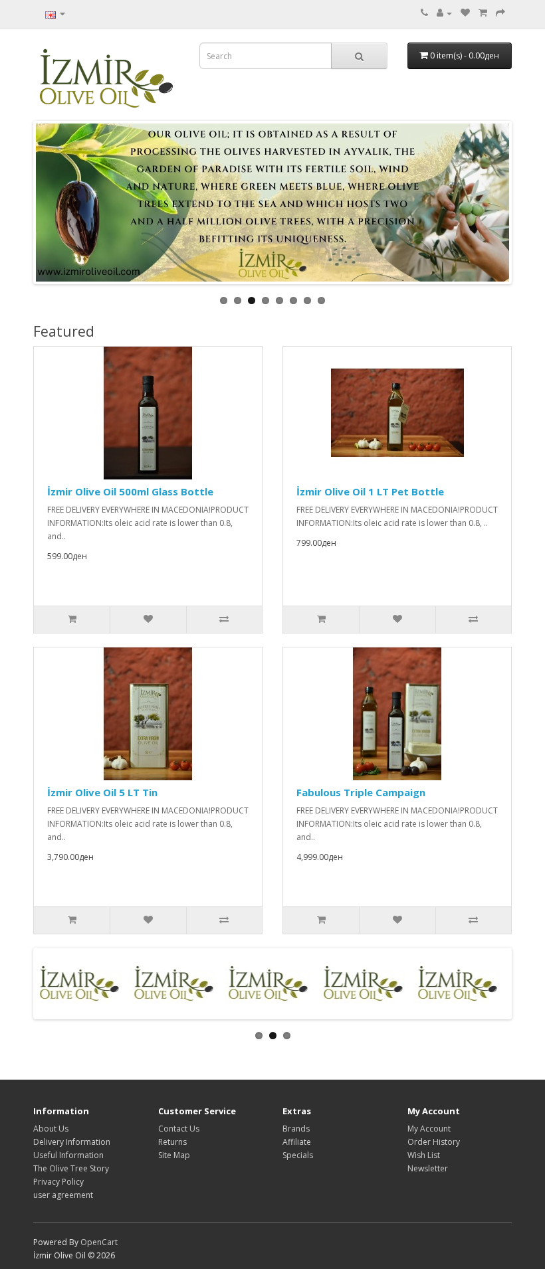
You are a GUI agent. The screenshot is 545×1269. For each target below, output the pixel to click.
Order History (433, 1141)
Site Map (174, 1155)
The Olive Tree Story (71, 1168)
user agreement (63, 1195)
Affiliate (296, 1141)
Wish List (423, 1155)
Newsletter (427, 1168)
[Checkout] (500, 13)
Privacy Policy (58, 1181)
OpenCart (99, 1242)
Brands (296, 1128)
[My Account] (444, 13)
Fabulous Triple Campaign (360, 792)
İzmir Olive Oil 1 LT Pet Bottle (370, 491)
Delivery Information (71, 1141)
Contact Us (178, 1128)
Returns (172, 1141)
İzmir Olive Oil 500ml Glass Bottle (130, 491)
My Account (429, 1128)
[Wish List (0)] (465, 13)
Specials (297, 1155)
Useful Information (68, 1155)
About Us (50, 1128)
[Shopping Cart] (483, 13)
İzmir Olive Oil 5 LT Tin (102, 792)
